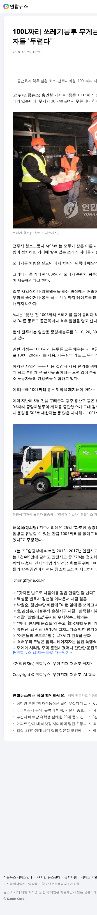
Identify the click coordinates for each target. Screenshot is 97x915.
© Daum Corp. (14, 899)
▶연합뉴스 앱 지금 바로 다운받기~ (42, 652)
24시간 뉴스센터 (48, 877)
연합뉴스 (19, 6)
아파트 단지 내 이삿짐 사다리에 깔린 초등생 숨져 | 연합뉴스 (51, 723)
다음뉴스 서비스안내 (18, 877)
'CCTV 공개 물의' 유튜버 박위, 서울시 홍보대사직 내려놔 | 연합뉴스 (51, 710)
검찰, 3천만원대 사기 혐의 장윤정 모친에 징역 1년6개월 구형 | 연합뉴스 (51, 730)
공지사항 (70, 877)
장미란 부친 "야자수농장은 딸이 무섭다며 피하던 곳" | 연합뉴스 (51, 703)
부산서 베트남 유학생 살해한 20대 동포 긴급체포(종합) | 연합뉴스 (51, 716)
